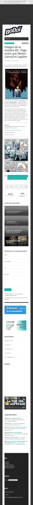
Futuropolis (24, 176)
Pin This (21, 186)
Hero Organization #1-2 (10, 357)
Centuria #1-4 (8, 344)
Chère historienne (9, 349)
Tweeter (11, 186)
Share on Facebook (6, 186)
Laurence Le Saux (15, 60)
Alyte (10, 423)
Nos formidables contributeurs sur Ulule (14, 497)
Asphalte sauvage (9, 340)
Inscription (6, 462)
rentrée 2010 (23, 178)
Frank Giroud (18, 176)
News (13, 43)
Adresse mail (7, 261)
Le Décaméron (8, 353)
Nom (5, 255)
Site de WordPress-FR (9, 467)
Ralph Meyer (16, 178)
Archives (6, 480)
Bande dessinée (8, 43)
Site (5, 268)
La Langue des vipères (16, 418)
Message (6, 274)
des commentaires (9, 466)
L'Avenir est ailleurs (14, 437)
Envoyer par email (26, 186)
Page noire (10, 178)
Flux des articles (8, 464)
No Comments (25, 43)
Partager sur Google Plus (16, 186)
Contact (6, 494)
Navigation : (27, 2)
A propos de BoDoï (9, 492)
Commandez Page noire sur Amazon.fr (13, 130)
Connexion (6, 463)
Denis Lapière (11, 176)
